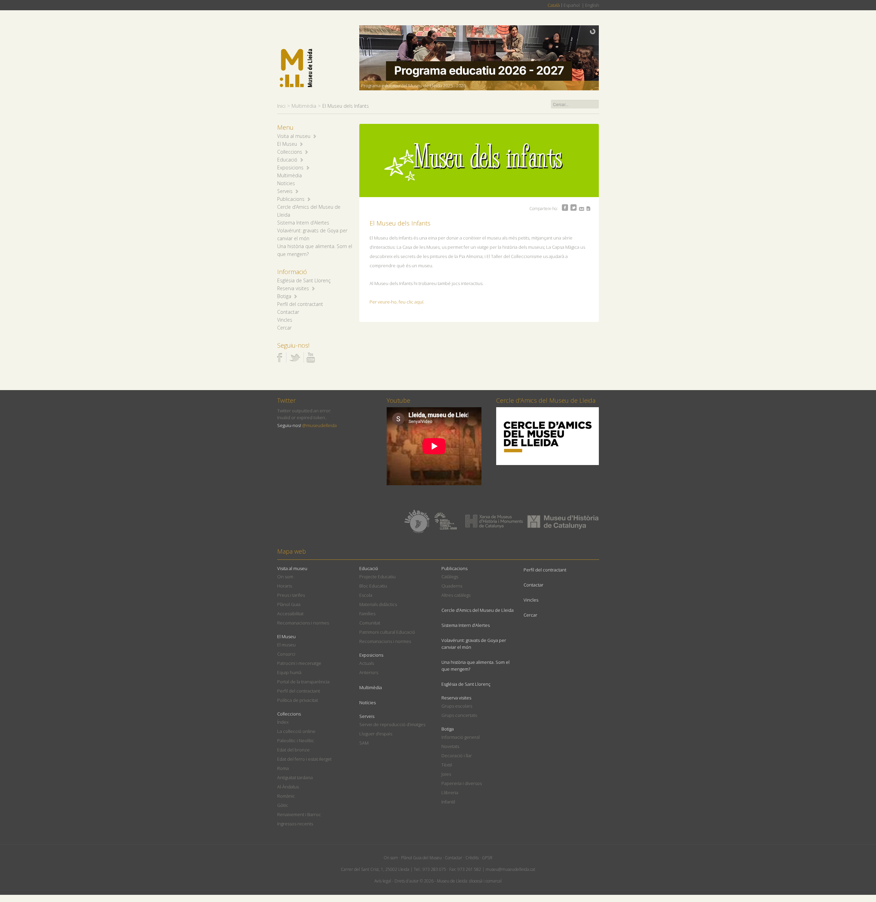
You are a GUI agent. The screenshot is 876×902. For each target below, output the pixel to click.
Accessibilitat (290, 613)
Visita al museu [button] (293, 136)
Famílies (367, 613)
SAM (364, 743)
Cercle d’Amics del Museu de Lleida (477, 610)
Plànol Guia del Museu (421, 858)
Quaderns (451, 586)
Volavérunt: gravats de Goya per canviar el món (473, 643)
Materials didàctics (378, 604)
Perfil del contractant (300, 304)
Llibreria (449, 792)
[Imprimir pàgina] (588, 208)
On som (285, 577)
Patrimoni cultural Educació (387, 632)
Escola (365, 595)
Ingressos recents (295, 824)
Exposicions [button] (290, 167)
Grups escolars (456, 706)
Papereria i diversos (461, 783)
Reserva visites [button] (293, 288)
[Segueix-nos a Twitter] (294, 357)
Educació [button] (287, 159)
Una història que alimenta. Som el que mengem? (475, 665)
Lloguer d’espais (375, 734)
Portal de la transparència (303, 682)
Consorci (286, 654)
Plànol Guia (288, 604)
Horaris (284, 586)
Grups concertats (459, 715)
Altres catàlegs (456, 595)
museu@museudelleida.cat (510, 869)
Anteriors (368, 672)
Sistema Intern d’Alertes (303, 222)
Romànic (286, 796)
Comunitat (369, 623)
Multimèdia (304, 106)
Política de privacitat (297, 700)
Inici (281, 106)
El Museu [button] (287, 144)
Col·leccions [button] (289, 152)
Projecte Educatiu (377, 577)
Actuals (366, 663)
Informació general (460, 737)
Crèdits (472, 858)
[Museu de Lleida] (296, 68)
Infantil (448, 802)
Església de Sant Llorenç (304, 280)
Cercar (284, 327)
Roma (283, 768)
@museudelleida (319, 425)
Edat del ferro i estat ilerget (304, 759)
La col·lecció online (296, 731)
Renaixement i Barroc (299, 814)
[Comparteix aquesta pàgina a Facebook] (565, 207)
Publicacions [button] (291, 199)
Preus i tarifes (291, 595)
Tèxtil (446, 765)
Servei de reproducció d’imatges (392, 724)
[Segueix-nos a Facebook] (280, 357)
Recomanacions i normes (303, 623)
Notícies (286, 183)
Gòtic (282, 805)
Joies (446, 774)
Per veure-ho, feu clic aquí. (397, 302)
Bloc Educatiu (373, 586)
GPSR (487, 858)
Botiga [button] (284, 296)
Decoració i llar (456, 755)
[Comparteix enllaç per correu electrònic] (581, 209)
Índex (282, 722)
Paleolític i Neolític (295, 740)
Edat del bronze (293, 750)
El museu (286, 645)
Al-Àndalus (288, 787)
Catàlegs (449, 577)
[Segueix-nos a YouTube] (311, 357)
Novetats (450, 746)
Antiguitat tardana (295, 777)
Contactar (288, 312)
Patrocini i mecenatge (299, 663)
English (592, 5)
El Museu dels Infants (400, 223)
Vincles (284, 320)
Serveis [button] (285, 191)
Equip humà (289, 672)
